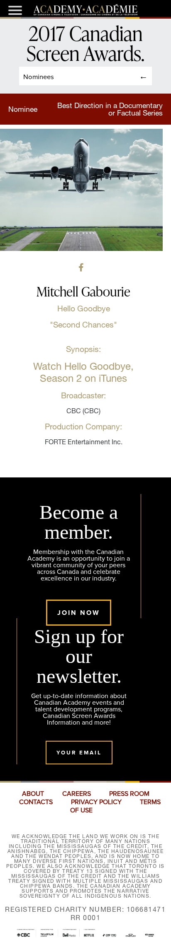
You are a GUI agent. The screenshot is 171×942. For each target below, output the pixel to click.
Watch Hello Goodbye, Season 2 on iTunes (83, 372)
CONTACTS (36, 802)
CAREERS (76, 793)
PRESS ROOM (129, 793)
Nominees (38, 76)
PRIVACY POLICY (96, 802)
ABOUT (33, 793)
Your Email (79, 752)
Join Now (78, 612)
